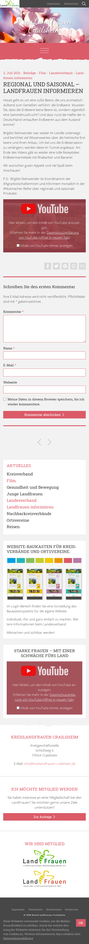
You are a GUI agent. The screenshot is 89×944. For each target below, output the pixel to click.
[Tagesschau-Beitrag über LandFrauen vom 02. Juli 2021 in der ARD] (49, 443)
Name (9, 348)
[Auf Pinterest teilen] (65, 266)
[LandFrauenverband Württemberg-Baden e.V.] (44, 858)
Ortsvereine (18, 520)
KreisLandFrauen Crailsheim (44, 25)
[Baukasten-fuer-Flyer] (44, 578)
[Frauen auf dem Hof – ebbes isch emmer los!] (39, 443)
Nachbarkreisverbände (29, 513)
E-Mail (9, 365)
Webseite (10, 382)
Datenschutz (71, 3)
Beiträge (29, 73)
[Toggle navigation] (44, 50)
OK (81, 923)
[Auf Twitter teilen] (56, 266)
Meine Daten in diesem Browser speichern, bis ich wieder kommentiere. (46, 401)
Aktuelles (19, 465)
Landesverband (61, 73)
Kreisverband (20, 474)
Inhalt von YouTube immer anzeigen (46, 245)
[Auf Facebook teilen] (47, 266)
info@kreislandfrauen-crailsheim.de (49, 763)
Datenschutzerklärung (18, 938)
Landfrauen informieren (30, 507)
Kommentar (13, 311)
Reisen (13, 526)
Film (42, 73)
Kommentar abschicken (43, 414)
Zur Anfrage (42, 817)
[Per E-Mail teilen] (82, 266)
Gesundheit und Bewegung (33, 487)
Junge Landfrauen (25, 493)
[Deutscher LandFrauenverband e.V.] (44, 878)
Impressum (53, 3)
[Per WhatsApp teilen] (73, 266)
